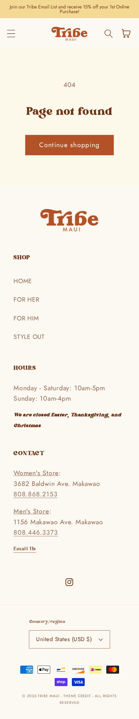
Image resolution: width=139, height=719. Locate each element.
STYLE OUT (29, 336)
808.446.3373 (35, 532)
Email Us (24, 549)
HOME (22, 281)
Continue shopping (69, 144)
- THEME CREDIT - (77, 696)
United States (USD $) (64, 639)
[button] (11, 33)
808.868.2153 (35, 494)
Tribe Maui (48, 696)
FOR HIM (26, 318)
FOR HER (26, 299)
